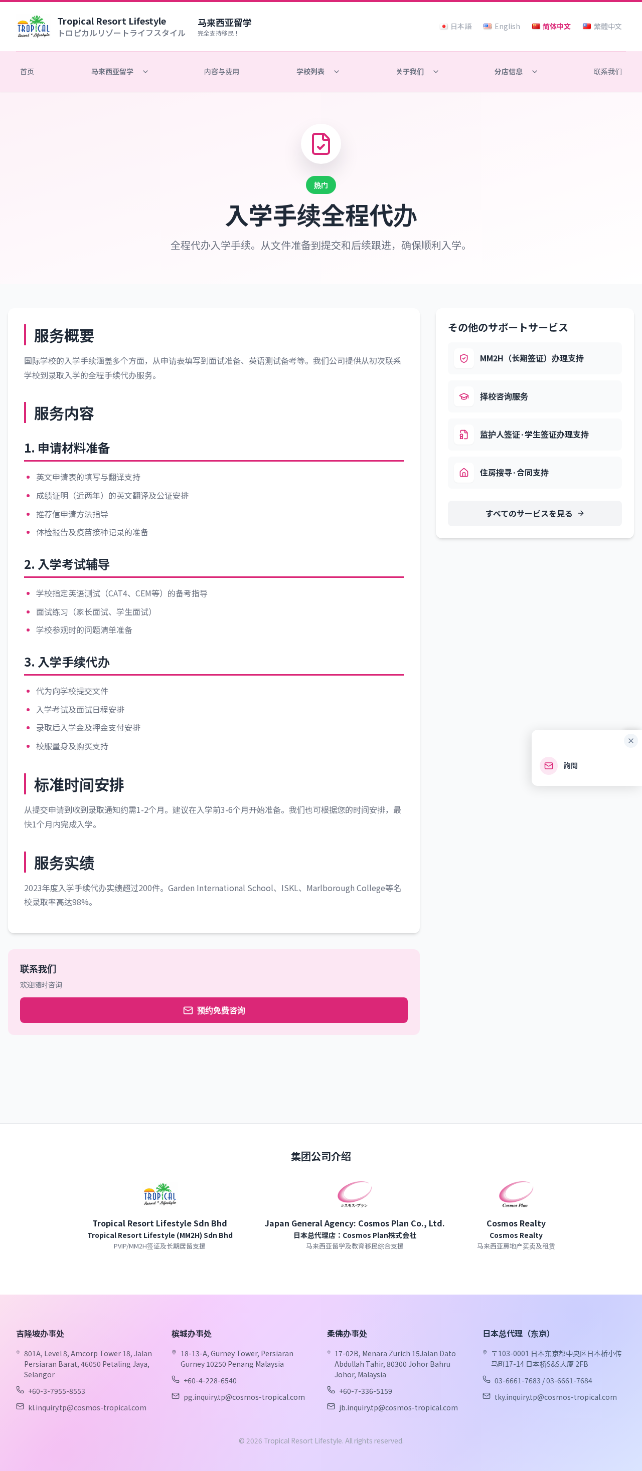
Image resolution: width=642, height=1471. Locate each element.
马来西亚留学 (112, 71)
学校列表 (310, 71)
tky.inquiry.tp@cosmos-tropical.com (556, 1397)
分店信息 (509, 71)
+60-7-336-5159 (365, 1391)
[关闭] (631, 741)
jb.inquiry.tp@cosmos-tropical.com (398, 1407)
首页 (27, 71)
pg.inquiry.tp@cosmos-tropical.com (244, 1397)
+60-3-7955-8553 (56, 1391)
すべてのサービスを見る (529, 513)
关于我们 (410, 71)
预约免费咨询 (221, 1010)
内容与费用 (221, 71)
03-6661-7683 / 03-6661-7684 (543, 1380)
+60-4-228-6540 (210, 1380)
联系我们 (608, 71)
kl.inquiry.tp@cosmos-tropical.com (87, 1407)
